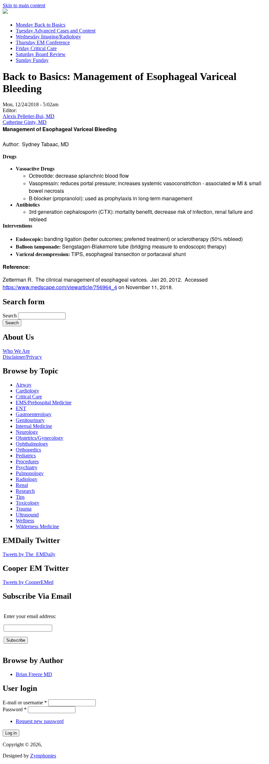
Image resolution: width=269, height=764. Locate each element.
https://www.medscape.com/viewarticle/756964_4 (60, 287)
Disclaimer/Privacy (22, 357)
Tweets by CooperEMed (28, 582)
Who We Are (16, 351)
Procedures (27, 461)
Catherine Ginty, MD (25, 122)
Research (25, 491)
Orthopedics (28, 449)
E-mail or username (25, 702)
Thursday (43, 42)
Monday (40, 25)
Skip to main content (24, 5)
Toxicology (27, 503)
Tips (20, 497)
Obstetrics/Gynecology (39, 438)
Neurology (27, 432)
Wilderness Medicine (37, 526)
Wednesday (48, 36)
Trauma (23, 509)
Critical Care (29, 396)
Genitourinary (30, 420)
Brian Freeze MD (34, 674)
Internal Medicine (34, 426)
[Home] (5, 12)
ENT (21, 408)
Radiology (26, 479)
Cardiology (27, 390)
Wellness (25, 520)
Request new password (40, 721)
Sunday (32, 60)
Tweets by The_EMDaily (29, 554)
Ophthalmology (32, 444)
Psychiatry (26, 467)
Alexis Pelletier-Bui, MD (28, 116)
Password (15, 709)
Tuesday (55, 30)
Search (10, 315)
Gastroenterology (34, 414)
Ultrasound (27, 514)
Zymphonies (43, 755)
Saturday (41, 54)
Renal (22, 485)
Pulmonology (30, 473)
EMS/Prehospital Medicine (44, 402)
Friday (36, 48)
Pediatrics (26, 455)
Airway (23, 385)
